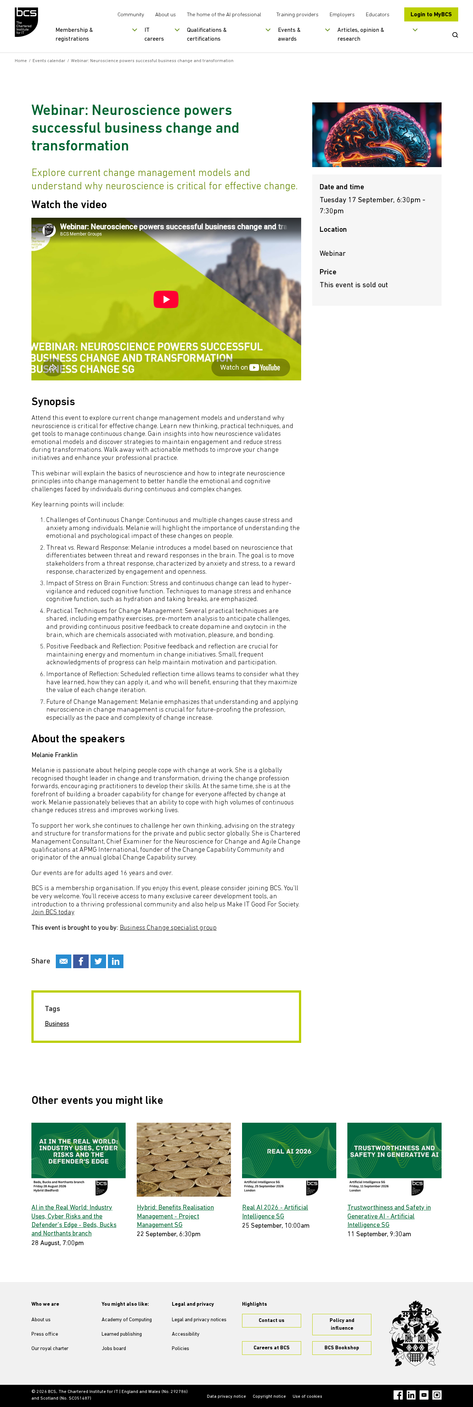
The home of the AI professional (224, 15)
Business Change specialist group (168, 928)
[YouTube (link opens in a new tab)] (424, 1395)
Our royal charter (49, 1349)
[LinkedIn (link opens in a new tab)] (411, 1395)
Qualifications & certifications (207, 34)
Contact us (272, 1320)
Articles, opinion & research (360, 34)
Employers (342, 15)
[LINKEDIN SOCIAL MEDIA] (115, 961)
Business (57, 1024)
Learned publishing (122, 1334)
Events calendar (49, 61)
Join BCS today (52, 912)
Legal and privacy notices (199, 1320)
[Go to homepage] (27, 22)
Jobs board (114, 1349)
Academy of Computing (127, 1320)
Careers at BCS (271, 1348)
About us (165, 15)
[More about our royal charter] (415, 1333)
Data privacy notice (226, 1396)
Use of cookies (307, 1396)
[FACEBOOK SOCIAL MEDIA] (81, 961)
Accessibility (186, 1334)
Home (21, 61)
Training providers (297, 15)
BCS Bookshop (341, 1348)
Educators (377, 15)
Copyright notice (269, 1396)
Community (131, 15)
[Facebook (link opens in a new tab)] (398, 1395)
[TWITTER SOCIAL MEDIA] (98, 961)
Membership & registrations (74, 34)
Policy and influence (342, 1324)
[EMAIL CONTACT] (63, 961)
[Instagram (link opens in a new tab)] (437, 1395)
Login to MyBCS (431, 15)
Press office (44, 1334)
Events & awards (289, 34)
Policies (180, 1349)
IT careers (154, 34)
